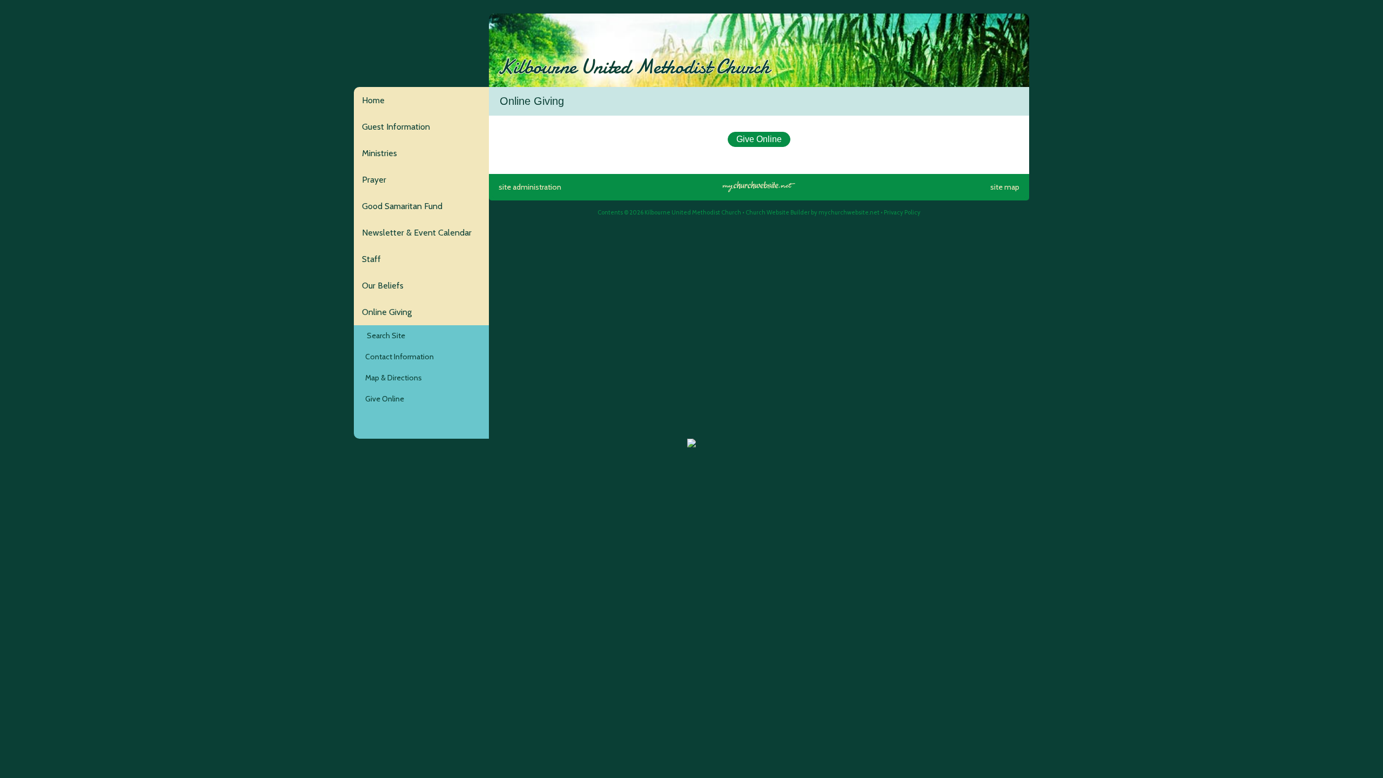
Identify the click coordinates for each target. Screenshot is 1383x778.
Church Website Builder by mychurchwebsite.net (813, 212)
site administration (530, 187)
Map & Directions (392, 378)
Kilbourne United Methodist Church (633, 67)
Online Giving (387, 312)
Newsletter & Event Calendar (417, 232)
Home (373, 100)
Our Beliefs (383, 285)
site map (1004, 187)
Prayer (374, 180)
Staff (371, 259)
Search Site (383, 335)
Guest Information (396, 127)
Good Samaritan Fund (402, 206)
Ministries (379, 153)
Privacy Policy (902, 212)
